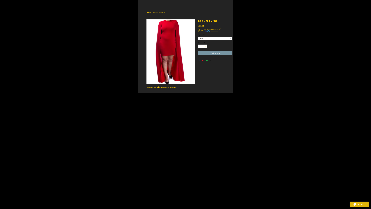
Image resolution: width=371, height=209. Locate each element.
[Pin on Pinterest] (203, 60)
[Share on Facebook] (199, 60)
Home (148, 12)
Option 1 (201, 35)
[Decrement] (199, 46)
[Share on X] (210, 60)
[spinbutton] (202, 46)
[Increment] (205, 46)
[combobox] (215, 38)
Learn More (214, 31)
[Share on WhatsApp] (207, 60)
